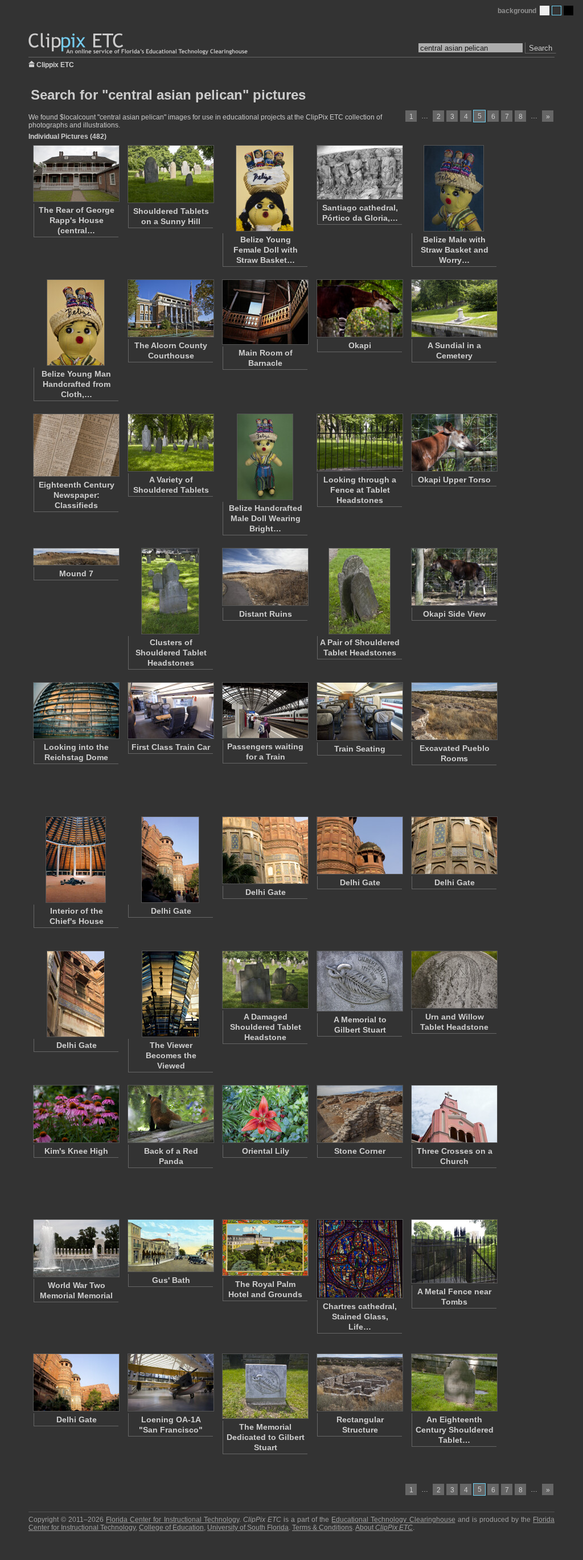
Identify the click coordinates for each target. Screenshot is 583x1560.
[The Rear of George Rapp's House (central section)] (75, 173)
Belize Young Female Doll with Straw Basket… (265, 250)
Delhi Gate (171, 910)
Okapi (359, 345)
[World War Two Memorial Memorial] (75, 1248)
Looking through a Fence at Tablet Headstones (359, 490)
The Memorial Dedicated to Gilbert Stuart (266, 1437)
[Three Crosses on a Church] (453, 1114)
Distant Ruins (265, 613)
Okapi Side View (454, 613)
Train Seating (359, 748)
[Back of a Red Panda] (170, 1114)
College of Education (171, 1528)
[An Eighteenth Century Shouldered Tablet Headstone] (453, 1382)
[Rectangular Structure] (359, 1382)
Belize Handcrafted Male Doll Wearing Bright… (265, 518)
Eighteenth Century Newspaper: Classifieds (76, 495)
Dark (568, 10)
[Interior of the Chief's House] (75, 859)
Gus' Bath (171, 1280)
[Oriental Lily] (264, 1114)
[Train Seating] (359, 711)
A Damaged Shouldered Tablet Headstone (265, 1027)
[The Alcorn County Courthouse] (170, 308)
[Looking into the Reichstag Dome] (75, 710)
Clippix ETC (55, 64)
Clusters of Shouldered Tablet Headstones (171, 652)
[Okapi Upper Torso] (453, 443)
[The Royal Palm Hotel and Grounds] (264, 1247)
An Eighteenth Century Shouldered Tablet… (455, 1430)
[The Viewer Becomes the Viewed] (170, 994)
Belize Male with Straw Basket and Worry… (454, 250)
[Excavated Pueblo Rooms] (453, 711)
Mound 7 (76, 573)
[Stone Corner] (359, 1114)
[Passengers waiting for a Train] (264, 710)
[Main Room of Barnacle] (264, 312)
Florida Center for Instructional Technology (172, 1520)
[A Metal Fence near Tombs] (453, 1251)
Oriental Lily (265, 1150)
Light (544, 10)
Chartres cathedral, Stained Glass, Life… (360, 1316)
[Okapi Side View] (453, 577)
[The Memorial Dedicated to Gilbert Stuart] (264, 1386)
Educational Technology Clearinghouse (393, 1520)
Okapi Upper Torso (454, 479)
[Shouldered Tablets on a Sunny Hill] (170, 174)
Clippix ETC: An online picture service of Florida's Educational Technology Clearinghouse (139, 44)
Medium (556, 10)
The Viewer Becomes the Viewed (171, 1055)
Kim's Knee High (76, 1150)
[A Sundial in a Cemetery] (453, 308)
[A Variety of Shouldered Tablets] (170, 443)
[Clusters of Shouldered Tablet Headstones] (170, 591)
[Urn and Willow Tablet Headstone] (453, 980)
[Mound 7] (75, 557)
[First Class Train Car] (170, 710)
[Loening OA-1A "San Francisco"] (170, 1382)
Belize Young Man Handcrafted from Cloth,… (76, 384)
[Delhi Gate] (170, 859)
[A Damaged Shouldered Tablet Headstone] (264, 980)
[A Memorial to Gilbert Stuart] (359, 981)
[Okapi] (359, 308)
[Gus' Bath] (170, 1245)
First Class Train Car (171, 747)
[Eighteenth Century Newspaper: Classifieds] (75, 445)
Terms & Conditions (322, 1528)
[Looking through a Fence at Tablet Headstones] (359, 443)
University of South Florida (248, 1528)
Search (540, 48)
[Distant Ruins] (264, 577)
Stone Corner (359, 1150)
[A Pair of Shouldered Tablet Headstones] (359, 591)
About (384, 1528)
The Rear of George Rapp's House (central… (76, 220)
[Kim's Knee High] (75, 1114)
